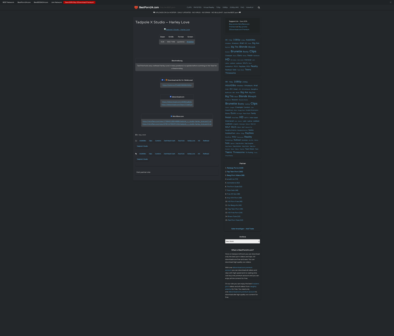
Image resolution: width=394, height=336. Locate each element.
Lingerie (235, 124)
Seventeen (245, 140)
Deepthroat (229, 110)
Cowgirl (232, 107)
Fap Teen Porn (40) (235, 209)
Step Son (252, 146)
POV (248, 66)
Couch (227, 107)
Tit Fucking (249, 152)
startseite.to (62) (233, 183)
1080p (225, 7)
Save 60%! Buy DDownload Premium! (79, 2)
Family (244, 55)
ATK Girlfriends (246, 89)
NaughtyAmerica (242, 130)
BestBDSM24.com (41, 2)
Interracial (247, 60)
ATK (240, 89)
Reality (254, 66)
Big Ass (255, 43)
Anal (242, 43)
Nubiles (251, 130)
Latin (253, 60)
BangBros (254, 89)
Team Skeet (240, 70)
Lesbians (239, 63)
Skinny (256, 140)
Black (236, 97)
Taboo (232, 149)
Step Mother (237, 146)
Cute (252, 107)
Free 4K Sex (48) (233, 194)
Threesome (230, 73)
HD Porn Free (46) (235, 201)
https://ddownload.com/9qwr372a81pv (176, 105)
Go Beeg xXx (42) (235, 205)
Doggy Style (241, 110)
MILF (227, 127)
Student (227, 149)
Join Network (56, 2)
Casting (247, 104)
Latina (227, 63)
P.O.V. (236, 66)
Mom (250, 63)
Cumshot (158, 141)
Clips (150, 141)
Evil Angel (239, 113)
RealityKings (229, 140)
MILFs (245, 63)
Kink (236, 121)
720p (218, 7)
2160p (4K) (234, 7)
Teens (248, 69)
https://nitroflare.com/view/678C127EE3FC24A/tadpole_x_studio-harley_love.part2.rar (177, 124)
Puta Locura (240, 137)
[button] (390, 2)
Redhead (206, 141)
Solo (234, 70)
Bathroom (228, 92)
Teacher (242, 149)
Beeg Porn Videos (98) (235, 175)
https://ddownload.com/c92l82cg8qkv (177, 102)
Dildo (235, 110)
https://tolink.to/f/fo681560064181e (177, 85)
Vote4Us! (249, 7)
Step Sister (245, 146)
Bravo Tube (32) (234, 216)
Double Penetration (252, 110)
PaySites (242, 66)
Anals (227, 89)
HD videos (233, 60)
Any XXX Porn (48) (234, 198)
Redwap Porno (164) (235, 168)
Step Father (228, 146)
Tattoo (237, 149)
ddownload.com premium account (242, 292)
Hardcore (256, 55)
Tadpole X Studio (142, 146)
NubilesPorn (229, 66)
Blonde (243, 46)
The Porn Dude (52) (234, 187)
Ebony (235, 55)
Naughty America (230, 130)
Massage (242, 124)
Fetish (250, 55)
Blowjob (251, 47)
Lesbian (232, 63)
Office (238, 133)
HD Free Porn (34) (235, 213)
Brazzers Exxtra (243, 100)
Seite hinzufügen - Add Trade (242, 229)
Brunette (236, 51)
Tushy (255, 152)
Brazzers (227, 52)
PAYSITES (197, 7)
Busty (246, 51)
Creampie (228, 55)
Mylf (243, 127)
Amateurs (235, 43)
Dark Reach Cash (169, 141)
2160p (243, 40)
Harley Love (191, 141)
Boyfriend (228, 100)
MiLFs (233, 127)
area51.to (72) (232, 179)
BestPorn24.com (24, 2)
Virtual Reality (208, 7)
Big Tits (234, 47)
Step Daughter (249, 143)
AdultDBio (142, 141)
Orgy (242, 133)
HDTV (246, 118)
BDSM (237, 92)
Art (246, 43)
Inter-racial (240, 60)
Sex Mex (251, 140)
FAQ (242, 7)
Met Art (253, 124)
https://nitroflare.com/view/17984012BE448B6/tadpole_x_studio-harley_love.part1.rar (177, 121)
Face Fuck (181, 141)
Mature (248, 124)
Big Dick (227, 47)
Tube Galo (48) (232, 190)
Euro (239, 55)
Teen (256, 149)
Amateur (228, 43)
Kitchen (240, 121)
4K (226, 40)
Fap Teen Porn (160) (235, 172)
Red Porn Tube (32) (235, 220)
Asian (249, 43)
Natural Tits (248, 127)
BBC (234, 92)
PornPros (228, 137)
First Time (235, 118)
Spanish (232, 143)
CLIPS (189, 7)
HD (199, 141)
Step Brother (240, 143)
